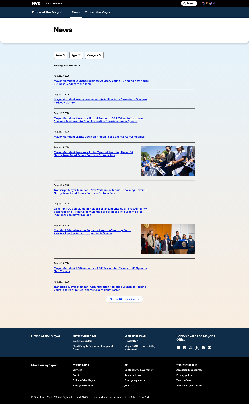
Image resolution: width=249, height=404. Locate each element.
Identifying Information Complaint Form (93, 347)
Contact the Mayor (97, 12)
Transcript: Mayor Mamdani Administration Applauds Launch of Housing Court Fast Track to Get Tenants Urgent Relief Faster (100, 288)
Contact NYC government (139, 369)
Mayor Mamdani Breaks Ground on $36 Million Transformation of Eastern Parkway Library (100, 101)
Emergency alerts (135, 380)
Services (77, 369)
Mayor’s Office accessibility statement (140, 347)
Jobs (127, 385)
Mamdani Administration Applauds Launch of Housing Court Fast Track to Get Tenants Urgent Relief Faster (92, 232)
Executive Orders (82, 340)
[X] (197, 348)
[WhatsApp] (203, 348)
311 (126, 364)
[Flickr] (210, 348)
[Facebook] (178, 348)
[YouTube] (191, 348)
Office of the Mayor (47, 12)
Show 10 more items (124, 299)
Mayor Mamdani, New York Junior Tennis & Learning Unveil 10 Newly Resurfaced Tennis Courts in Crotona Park (93, 154)
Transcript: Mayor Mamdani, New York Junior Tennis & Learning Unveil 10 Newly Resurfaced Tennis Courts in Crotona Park (100, 191)
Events (76, 375)
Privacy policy (184, 375)
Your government (83, 385)
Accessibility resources (189, 369)
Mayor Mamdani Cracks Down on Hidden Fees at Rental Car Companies (99, 136)
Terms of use (183, 380)
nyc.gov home (81, 364)
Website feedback (186, 364)
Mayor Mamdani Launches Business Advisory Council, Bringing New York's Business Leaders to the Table (101, 82)
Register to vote (134, 375)
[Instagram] (185, 348)
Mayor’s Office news (84, 335)
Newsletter (131, 340)
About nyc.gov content (189, 385)
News (76, 12)
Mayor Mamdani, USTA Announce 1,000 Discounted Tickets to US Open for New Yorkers (100, 270)
